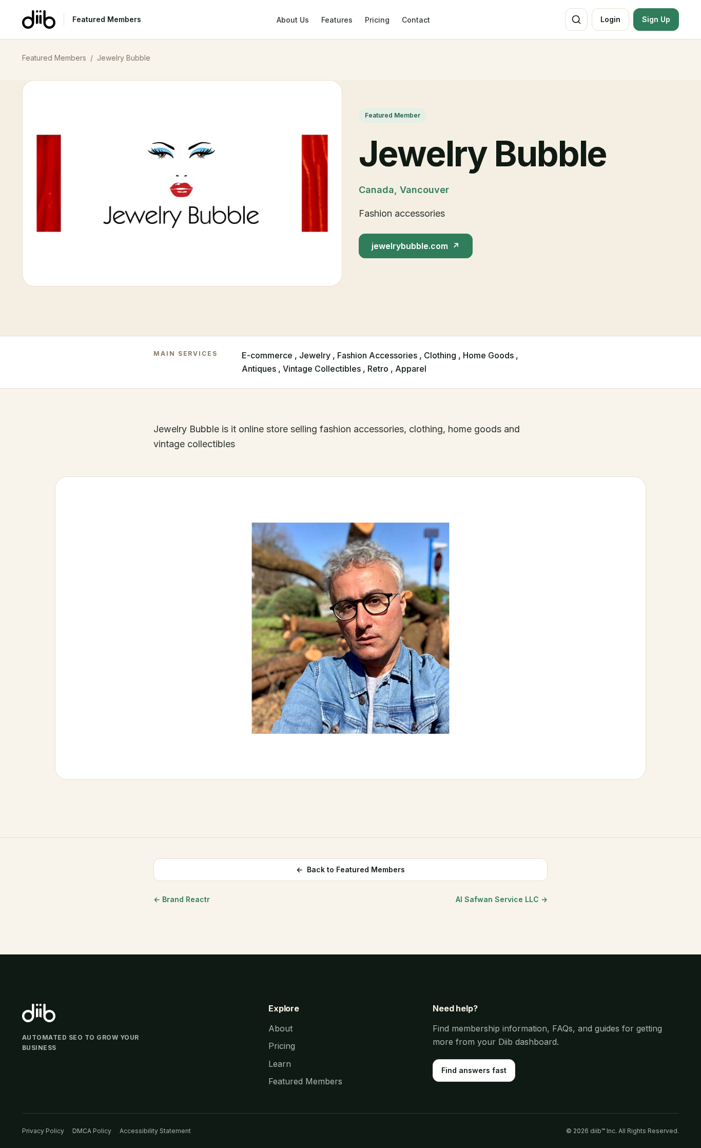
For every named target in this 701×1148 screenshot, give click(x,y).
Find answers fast (474, 1070)
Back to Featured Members (350, 869)
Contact (416, 19)
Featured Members (106, 19)
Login (610, 19)
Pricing (377, 19)
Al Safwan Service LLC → (502, 899)
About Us (293, 19)
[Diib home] (38, 19)
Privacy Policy (43, 1131)
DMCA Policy (91, 1131)
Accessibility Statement (155, 1131)
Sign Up (656, 19)
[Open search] (576, 19)
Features (337, 19)
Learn (279, 1064)
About (280, 1028)
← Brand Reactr (181, 899)
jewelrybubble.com (416, 246)
